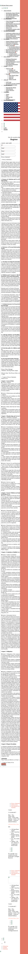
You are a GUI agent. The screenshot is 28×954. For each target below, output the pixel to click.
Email (3, 154)
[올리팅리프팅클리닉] (0, 951)
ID (2, 145)
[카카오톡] (11, 848)
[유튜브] (11, 849)
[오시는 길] (4, 943)
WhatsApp (5, 946)
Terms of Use (4, 378)
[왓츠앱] (3, 938)
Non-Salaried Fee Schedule (15, 806)
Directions (5, 948)
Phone (3, 151)
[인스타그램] (11, 851)
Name (3, 148)
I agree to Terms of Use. (8, 762)
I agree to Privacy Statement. (9, 377)
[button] (13, 824)
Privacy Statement (5, 157)
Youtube (5, 947)
